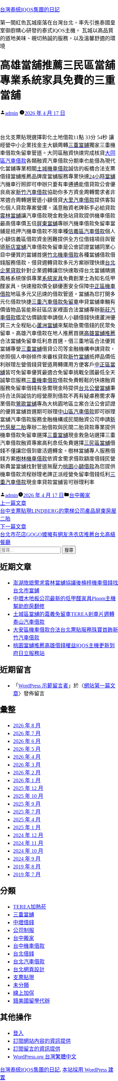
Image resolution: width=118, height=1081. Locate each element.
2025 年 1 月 (27, 827)
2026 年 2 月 (27, 772)
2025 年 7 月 (27, 812)
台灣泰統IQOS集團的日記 (30, 9)
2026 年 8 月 (27, 725)
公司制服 (23, 930)
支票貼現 (23, 977)
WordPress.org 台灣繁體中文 (44, 1056)
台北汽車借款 (29, 961)
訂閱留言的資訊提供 (36, 1049)
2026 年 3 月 (27, 764)
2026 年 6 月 (27, 741)
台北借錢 (23, 954)
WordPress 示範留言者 (43, 685)
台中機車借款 (29, 946)
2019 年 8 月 (27, 866)
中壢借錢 (23, 922)
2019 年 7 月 (27, 874)
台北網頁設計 (29, 969)
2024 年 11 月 (28, 843)
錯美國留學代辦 (31, 1001)
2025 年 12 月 (28, 788)
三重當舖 (23, 914)
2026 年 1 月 (27, 780)
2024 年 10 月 (28, 851)
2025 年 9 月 (27, 804)
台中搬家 (79, 495)
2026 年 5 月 (27, 749)
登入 (18, 1033)
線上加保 (23, 993)
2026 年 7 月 (27, 733)
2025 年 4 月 (27, 819)
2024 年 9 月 (27, 859)
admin (11, 113)
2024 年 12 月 (28, 835)
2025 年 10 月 (28, 796)
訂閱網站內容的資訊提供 (42, 1041)
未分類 (21, 985)
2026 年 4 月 (27, 757)
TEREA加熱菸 (29, 907)
